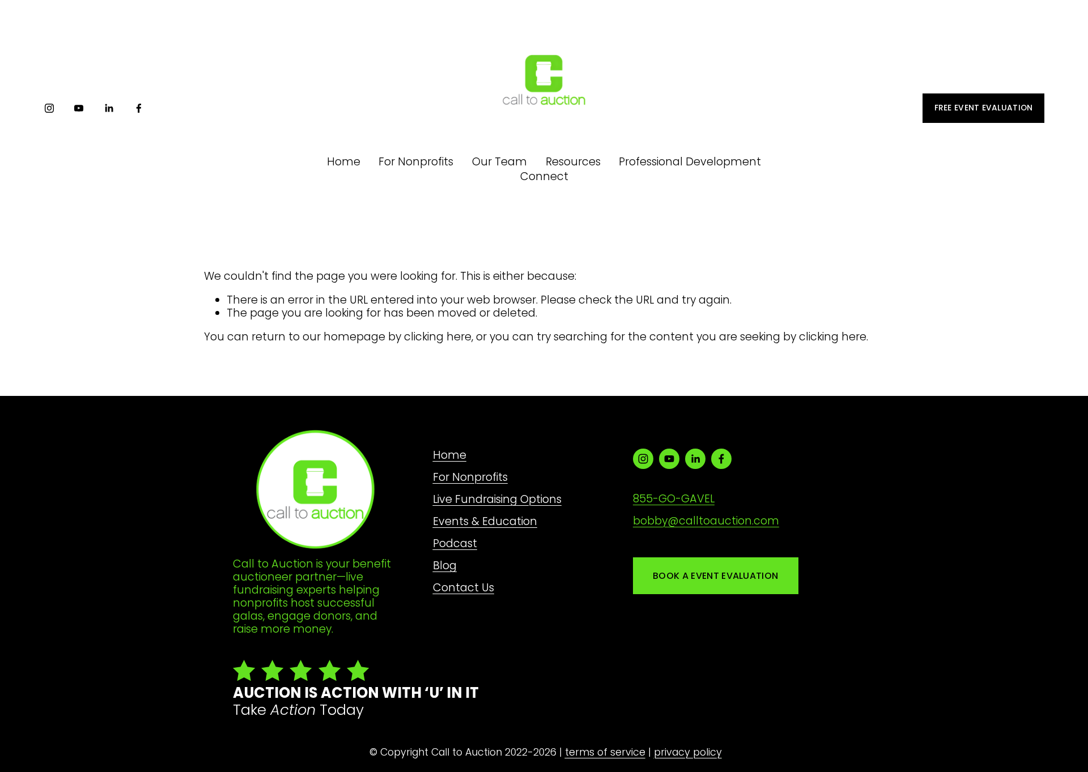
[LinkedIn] (108, 108)
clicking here (437, 336)
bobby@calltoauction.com (706, 520)
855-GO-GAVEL (674, 498)
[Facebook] (138, 108)
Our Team (499, 161)
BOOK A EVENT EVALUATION (715, 575)
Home (343, 161)
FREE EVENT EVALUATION (983, 108)
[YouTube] (78, 108)
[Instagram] (49, 108)
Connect (544, 176)
